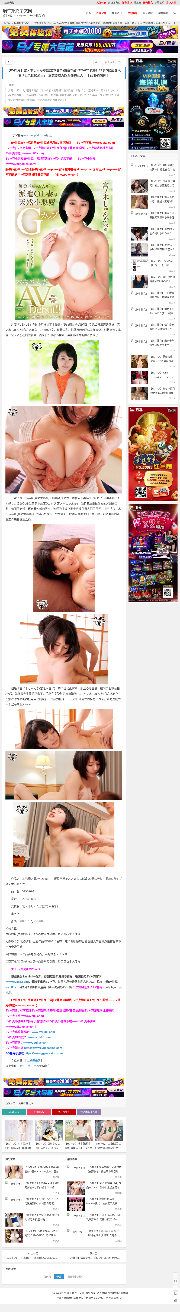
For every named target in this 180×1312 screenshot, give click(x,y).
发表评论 (109, 62)
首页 (88, 13)
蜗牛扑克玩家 (21, 23)
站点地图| (102, 1292)
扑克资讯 (117, 13)
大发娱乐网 (34, 1060)
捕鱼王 (137, 2)
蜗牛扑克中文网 (17, 10)
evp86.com (13, 987)
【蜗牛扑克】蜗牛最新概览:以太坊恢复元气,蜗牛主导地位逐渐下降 (162, 329)
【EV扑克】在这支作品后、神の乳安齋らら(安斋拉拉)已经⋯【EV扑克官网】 (103, 1219)
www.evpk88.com (43, 1031)
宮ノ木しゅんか (89, 1111)
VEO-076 (14, 1111)
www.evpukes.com (35, 1042)
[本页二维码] (175, 1300)
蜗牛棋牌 (163, 13)
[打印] (96, 62)
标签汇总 (159, 2)
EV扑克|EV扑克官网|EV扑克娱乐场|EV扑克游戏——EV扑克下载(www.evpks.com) (63, 142)
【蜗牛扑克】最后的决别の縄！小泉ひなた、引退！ (162, 233)
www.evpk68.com (39, 1037)
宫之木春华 (64, 1111)
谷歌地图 (123, 1292)
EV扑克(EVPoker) (28, 969)
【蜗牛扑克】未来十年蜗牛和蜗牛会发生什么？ (162, 345)
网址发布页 (114, 2)
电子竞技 (148, 13)
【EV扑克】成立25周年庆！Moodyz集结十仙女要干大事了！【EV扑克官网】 (101, 1203)
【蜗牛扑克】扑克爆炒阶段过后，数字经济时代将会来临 (162, 297)
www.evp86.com (34, 135)
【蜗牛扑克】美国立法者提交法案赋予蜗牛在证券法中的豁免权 (162, 217)
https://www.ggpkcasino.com (43, 1053)
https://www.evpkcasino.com (43, 1047)
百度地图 (112, 1292)
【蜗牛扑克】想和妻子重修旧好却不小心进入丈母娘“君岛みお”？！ (103, 1235)
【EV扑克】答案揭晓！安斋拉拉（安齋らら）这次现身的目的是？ (103, 1171)
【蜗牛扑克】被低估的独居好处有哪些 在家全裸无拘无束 (162, 249)
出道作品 (39, 1111)
